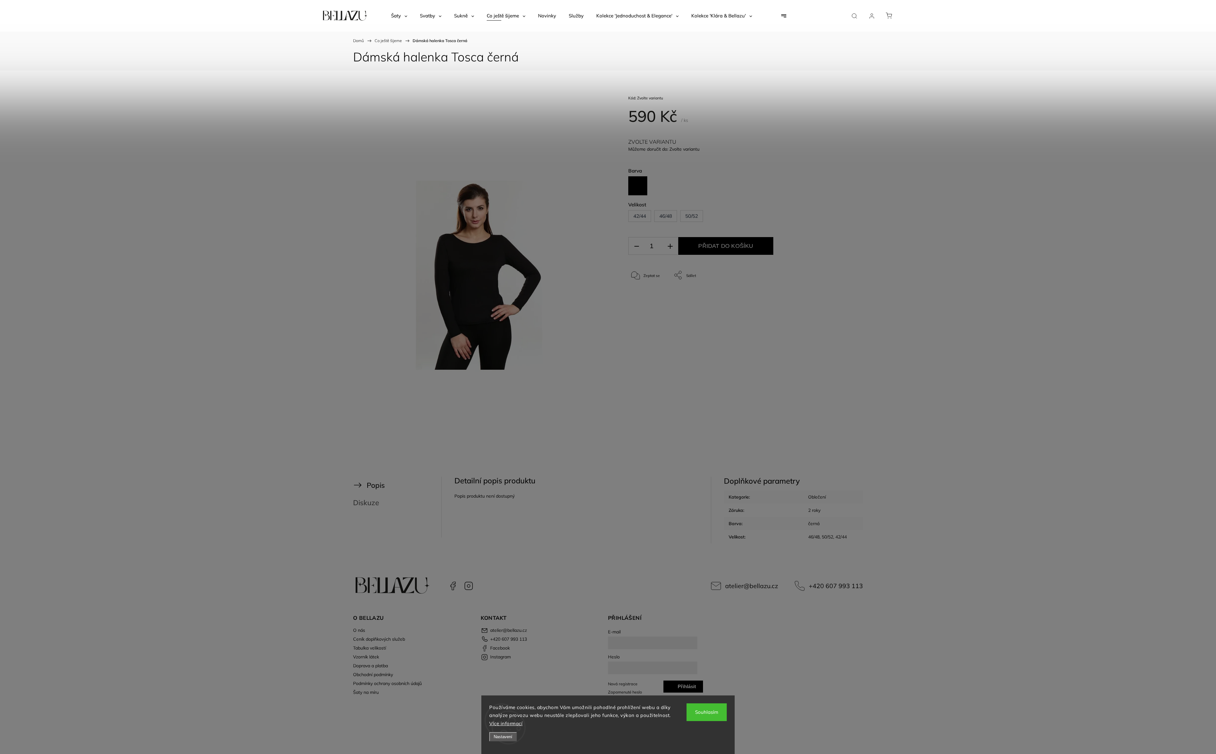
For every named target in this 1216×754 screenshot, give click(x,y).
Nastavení (503, 736)
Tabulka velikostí (369, 648)
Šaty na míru (366, 692)
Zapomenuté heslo (625, 691)
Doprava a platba (370, 666)
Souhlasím (706, 712)
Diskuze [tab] (366, 502)
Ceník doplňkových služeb (379, 639)
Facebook (453, 586)
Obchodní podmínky (373, 674)
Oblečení (817, 497)
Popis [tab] (376, 485)
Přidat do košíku (725, 246)
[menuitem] (399, 16)
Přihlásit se (687, 688)
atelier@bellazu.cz (751, 586)
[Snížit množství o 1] (636, 246)
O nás (359, 630)
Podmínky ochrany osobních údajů (387, 683)
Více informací (505, 723)
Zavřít (832, 296)
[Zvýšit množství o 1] (670, 246)
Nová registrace (622, 683)
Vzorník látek (366, 657)
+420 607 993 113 (836, 586)
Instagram (468, 586)
